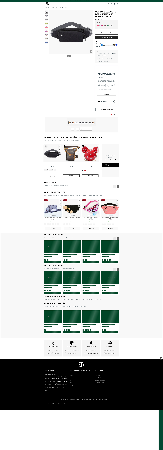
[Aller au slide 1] (80, 351)
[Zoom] (91, 51)
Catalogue (93, 3)
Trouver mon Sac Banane (100, 398)
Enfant (88, 3)
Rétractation (104, 415)
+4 (111, 25)
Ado (85, 3)
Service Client (98, 394)
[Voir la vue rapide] (60, 149)
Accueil (46, 7)
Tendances (79, 3)
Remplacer (72, 175)
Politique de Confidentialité (65, 415)
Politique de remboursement (86, 415)
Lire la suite (106, 94)
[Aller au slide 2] (82, 351)
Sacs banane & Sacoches (100, 396)
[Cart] (117, 4)
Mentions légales (75, 415)
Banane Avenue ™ (52, 419)
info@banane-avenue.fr (51, 390)
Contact (99, 415)
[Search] (111, 4)
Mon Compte (97, 391)
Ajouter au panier (111, 165)
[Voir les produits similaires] (60, 152)
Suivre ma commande (50, 389)
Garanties (95, 415)
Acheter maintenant (107, 37)
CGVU (56, 415)
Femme (74, 3)
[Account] (114, 4)
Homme (69, 3)
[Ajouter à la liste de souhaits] (60, 146)
